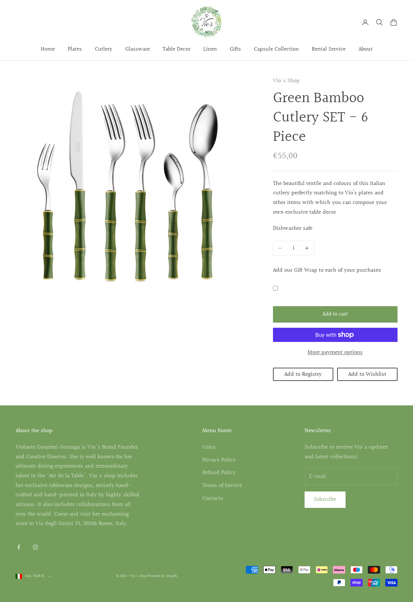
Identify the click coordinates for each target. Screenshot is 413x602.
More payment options (335, 352)
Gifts (235, 49)
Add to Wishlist (367, 374)
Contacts (212, 498)
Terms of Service (222, 485)
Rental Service (329, 49)
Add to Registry (303, 374)
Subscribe (325, 499)
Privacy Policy (219, 460)
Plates (75, 49)
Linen (210, 49)
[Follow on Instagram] (35, 547)
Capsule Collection (276, 49)
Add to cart (335, 314)
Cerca (208, 447)
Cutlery (103, 49)
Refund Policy (219, 472)
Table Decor (176, 49)
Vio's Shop (286, 80)
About (365, 49)
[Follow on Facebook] (18, 547)
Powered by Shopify (162, 576)
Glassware (137, 49)
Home (48, 49)
